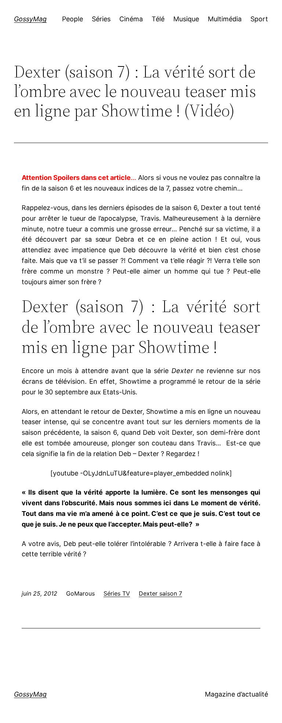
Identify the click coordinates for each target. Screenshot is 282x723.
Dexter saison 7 (160, 593)
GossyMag (30, 19)
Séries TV (117, 593)
